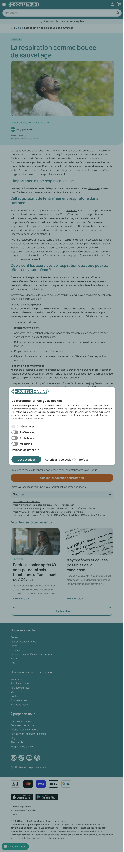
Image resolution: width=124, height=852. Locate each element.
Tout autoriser (25, 459)
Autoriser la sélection (59, 459)
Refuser (84, 459)
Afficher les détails (23, 449)
